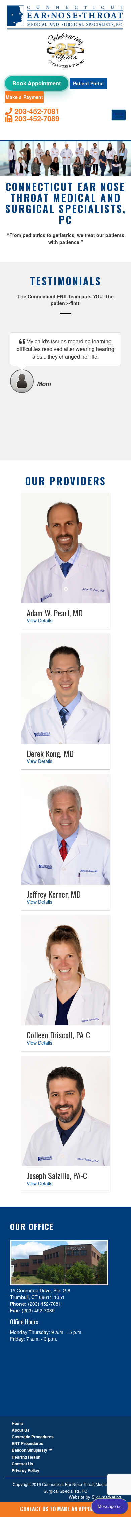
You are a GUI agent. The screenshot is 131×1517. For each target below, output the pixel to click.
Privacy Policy (25, 1470)
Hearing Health (26, 1457)
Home (17, 1423)
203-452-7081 (35, 111)
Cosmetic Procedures (33, 1437)
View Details (39, 620)
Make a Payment (24, 97)
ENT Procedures (27, 1443)
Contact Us (22, 1464)
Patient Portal (88, 83)
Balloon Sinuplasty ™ (32, 1450)
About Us (21, 1430)
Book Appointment (36, 83)
